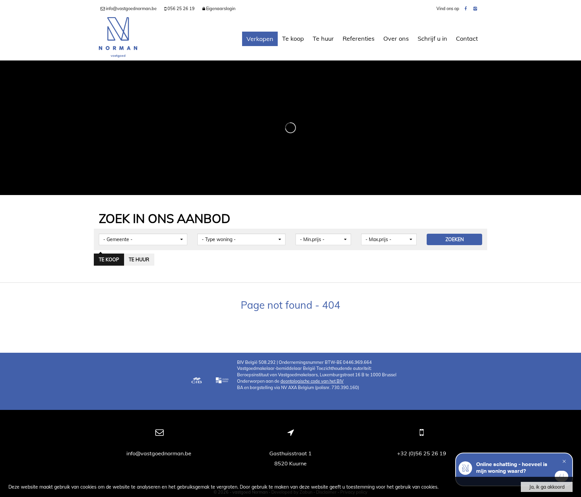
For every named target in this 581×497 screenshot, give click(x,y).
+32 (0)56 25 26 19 (422, 453)
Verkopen (259, 39)
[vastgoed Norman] (118, 39)
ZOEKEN (455, 239)
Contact (467, 38)
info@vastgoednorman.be (159, 453)
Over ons (396, 38)
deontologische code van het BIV (312, 381)
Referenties (359, 38)
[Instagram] (475, 8)
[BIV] (223, 381)
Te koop (293, 38)
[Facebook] (465, 8)
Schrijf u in (432, 38)
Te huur (323, 38)
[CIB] (197, 381)
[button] (143, 239)
